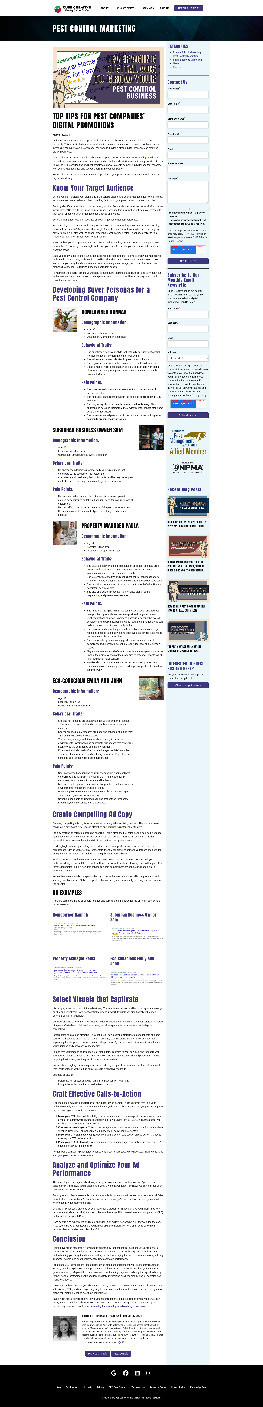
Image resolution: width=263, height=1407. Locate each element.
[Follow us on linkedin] (137, 1373)
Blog (58, 1387)
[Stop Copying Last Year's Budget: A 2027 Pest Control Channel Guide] (188, 506)
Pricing (165, 8)
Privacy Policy (178, 1387)
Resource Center (158, 1387)
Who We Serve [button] (126, 8)
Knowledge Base (198, 1387)
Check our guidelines (188, 685)
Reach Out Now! (189, 8)
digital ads (148, 157)
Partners (177, 67)
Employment (72, 1387)
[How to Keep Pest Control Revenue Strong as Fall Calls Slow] (188, 590)
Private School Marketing (187, 52)
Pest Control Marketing (94, 29)
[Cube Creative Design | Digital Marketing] (72, 9)
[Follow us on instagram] (148, 1373)
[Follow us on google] (113, 1373)
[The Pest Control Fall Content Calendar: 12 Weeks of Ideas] (188, 630)
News (176, 63)
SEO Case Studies (117, 1387)
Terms (179, 241)
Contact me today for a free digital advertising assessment (114, 1306)
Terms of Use (138, 1387)
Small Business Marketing (187, 59)
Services (148, 8)
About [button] (105, 8)
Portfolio (87, 1387)
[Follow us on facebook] (125, 1373)
